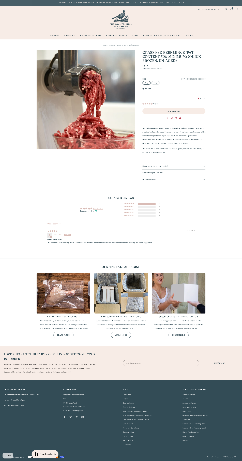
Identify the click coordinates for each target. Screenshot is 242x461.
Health (110, 36)
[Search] (237, 9)
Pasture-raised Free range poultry (195, 428)
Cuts (98, 36)
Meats (135, 36)
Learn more (63, 335)
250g (146, 83)
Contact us (127, 395)
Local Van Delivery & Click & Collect (136, 420)
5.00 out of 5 (98, 209)
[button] (147, 104)
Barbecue (54, 36)
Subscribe (219, 363)
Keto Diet (112, 45)
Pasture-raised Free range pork (194, 424)
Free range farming (189, 407)
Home (105, 45)
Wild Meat (186, 420)
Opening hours (128, 403)
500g (155, 83)
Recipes (189, 36)
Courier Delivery (129, 407)
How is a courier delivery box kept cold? (137, 415)
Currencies (127, 445)
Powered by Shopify (213, 457)
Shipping (145, 68)
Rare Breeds (187, 411)
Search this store (189, 395)
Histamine (69, 36)
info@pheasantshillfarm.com (73, 395)
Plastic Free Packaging (191, 432)
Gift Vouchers (172, 36)
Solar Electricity (188, 436)
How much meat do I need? (193, 79)
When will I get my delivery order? (135, 411)
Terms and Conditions (131, 428)
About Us (186, 399)
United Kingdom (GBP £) (209, 9)
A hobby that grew (189, 403)
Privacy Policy (128, 436)
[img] (52, 231)
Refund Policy (128, 440)
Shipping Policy (128, 432)
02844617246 (68, 399)
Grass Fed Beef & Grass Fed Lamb (195, 415)
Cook (157, 36)
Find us (125, 399)
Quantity (146, 89)
